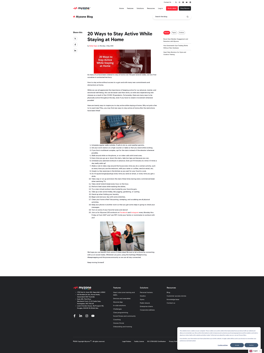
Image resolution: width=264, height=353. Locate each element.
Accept (237, 345)
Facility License (139, 341)
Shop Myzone (185, 8)
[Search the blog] (188, 17)
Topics (174, 32)
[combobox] (255, 351)
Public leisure (145, 303)
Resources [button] (151, 8)
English (255, 351)
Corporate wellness (147, 310)
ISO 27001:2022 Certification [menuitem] (156, 341)
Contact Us (167, 2)
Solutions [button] (140, 8)
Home (121, 8)
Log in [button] (160, 8)
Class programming (120, 312)
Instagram (135, 212)
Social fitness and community (124, 316)
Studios (143, 296)
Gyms (142, 299)
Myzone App (118, 302)
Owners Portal (118, 323)
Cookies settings (223, 345)
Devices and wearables (121, 298)
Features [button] (130, 8)
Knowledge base (173, 299)
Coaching (117, 320)
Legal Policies (126, 341)
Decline (251, 345)
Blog (168, 292)
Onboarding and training (122, 327)
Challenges (117, 309)
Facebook (123, 212)
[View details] (176, 2)
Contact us (171, 303)
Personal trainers (146, 292)
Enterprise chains (146, 306)
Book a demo (172, 8)
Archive (181, 32)
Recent (167, 32)
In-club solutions (119, 305)
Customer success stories (176, 296)
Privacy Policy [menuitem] (173, 341)
